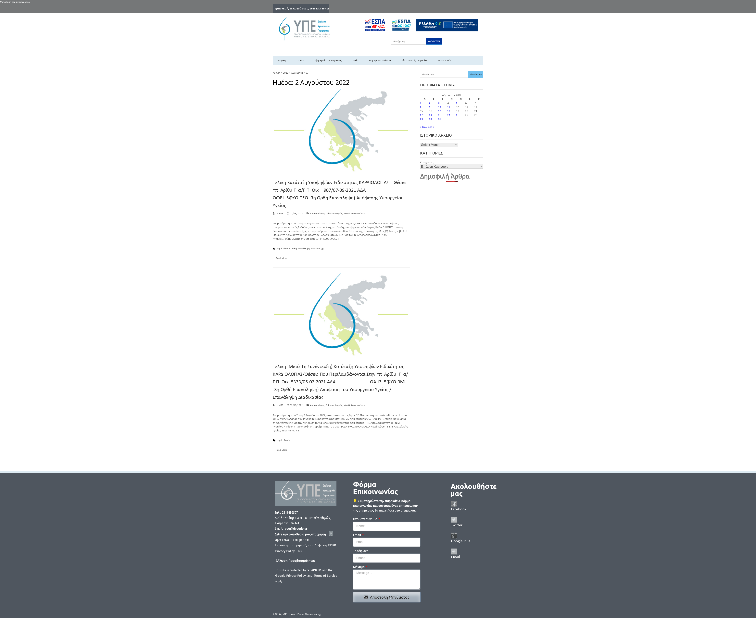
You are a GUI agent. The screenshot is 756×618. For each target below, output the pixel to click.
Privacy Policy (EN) (288, 551)
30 (430, 119)
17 (439, 111)
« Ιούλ (423, 127)
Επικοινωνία (444, 60)
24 (439, 115)
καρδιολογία (283, 249)
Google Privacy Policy (291, 576)
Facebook (458, 509)
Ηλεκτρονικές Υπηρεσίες (414, 60)
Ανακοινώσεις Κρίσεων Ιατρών (326, 213)
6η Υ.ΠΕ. (280, 213)
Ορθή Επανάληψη (300, 249)
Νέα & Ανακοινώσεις (354, 213)
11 (448, 107)
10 (439, 107)
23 (430, 115)
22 (421, 115)
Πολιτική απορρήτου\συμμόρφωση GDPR (305, 545)
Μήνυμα (359, 567)
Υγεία (355, 60)
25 (448, 115)
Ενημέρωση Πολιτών (380, 60)
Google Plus (460, 541)
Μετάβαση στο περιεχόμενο (15, 2)
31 (439, 119)
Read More (281, 258)
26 (457, 115)
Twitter (456, 525)
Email (357, 535)
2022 (285, 73)
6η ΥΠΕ (300, 60)
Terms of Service (325, 576)
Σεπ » (431, 127)
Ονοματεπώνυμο (365, 519)
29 (421, 119)
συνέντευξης (317, 249)
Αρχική (282, 60)
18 (448, 111)
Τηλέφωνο (360, 551)
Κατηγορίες (427, 162)
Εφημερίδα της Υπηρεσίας (328, 60)
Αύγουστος (297, 73)
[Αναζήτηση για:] (408, 41)
